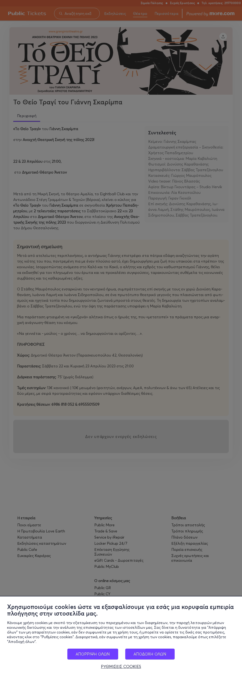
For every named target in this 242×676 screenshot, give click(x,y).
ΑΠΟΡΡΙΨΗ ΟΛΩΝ (93, 653)
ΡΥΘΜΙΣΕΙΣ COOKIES (121, 666)
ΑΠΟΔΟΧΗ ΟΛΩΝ (150, 653)
